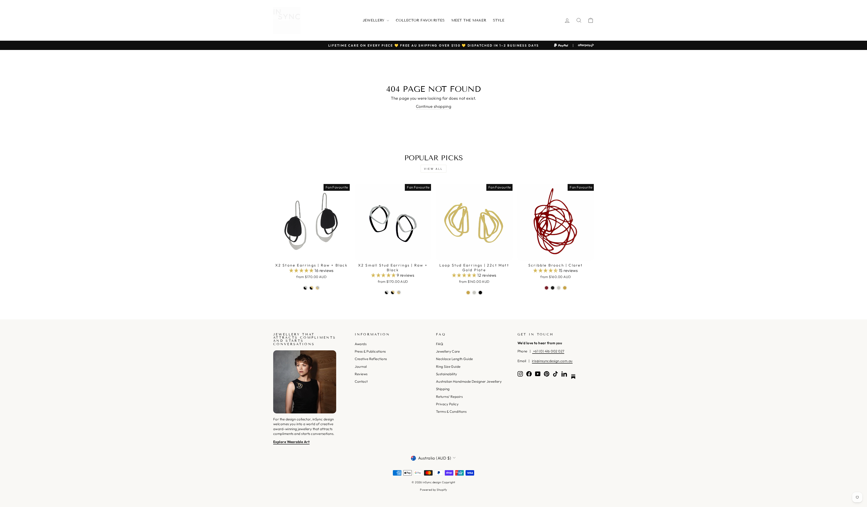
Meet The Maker (468, 20)
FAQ (439, 344)
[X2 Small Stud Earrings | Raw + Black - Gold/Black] (393, 292)
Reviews (361, 374)
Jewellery (374, 20)
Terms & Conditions (451, 411)
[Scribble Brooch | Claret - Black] (552, 288)
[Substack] (573, 376)
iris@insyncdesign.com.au (552, 361)
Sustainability (446, 374)
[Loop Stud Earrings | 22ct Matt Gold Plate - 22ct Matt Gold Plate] (468, 292)
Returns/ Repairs (449, 396)
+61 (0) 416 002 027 (548, 351)
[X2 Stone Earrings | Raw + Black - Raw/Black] (305, 288)
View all (433, 168)
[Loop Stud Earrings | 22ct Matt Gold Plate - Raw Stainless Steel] (474, 292)
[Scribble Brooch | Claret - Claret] (546, 288)
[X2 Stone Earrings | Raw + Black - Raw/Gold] (317, 288)
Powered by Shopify (433, 489)
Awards (361, 344)
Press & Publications (370, 351)
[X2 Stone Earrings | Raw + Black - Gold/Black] (311, 288)
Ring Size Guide (448, 366)
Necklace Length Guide (454, 359)
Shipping (443, 389)
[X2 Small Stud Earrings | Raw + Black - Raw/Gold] (399, 292)
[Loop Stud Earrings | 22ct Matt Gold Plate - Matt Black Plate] (480, 292)
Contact (361, 381)
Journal (361, 366)
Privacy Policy (447, 404)
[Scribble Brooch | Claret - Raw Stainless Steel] (559, 288)
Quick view (311, 255)
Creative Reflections (371, 359)
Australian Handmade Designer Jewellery (469, 381)
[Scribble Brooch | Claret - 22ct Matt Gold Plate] (565, 288)
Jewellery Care (448, 351)
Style (498, 20)
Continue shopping (433, 106)
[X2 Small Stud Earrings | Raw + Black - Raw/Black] (387, 292)
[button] (302, 270)
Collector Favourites (420, 20)
